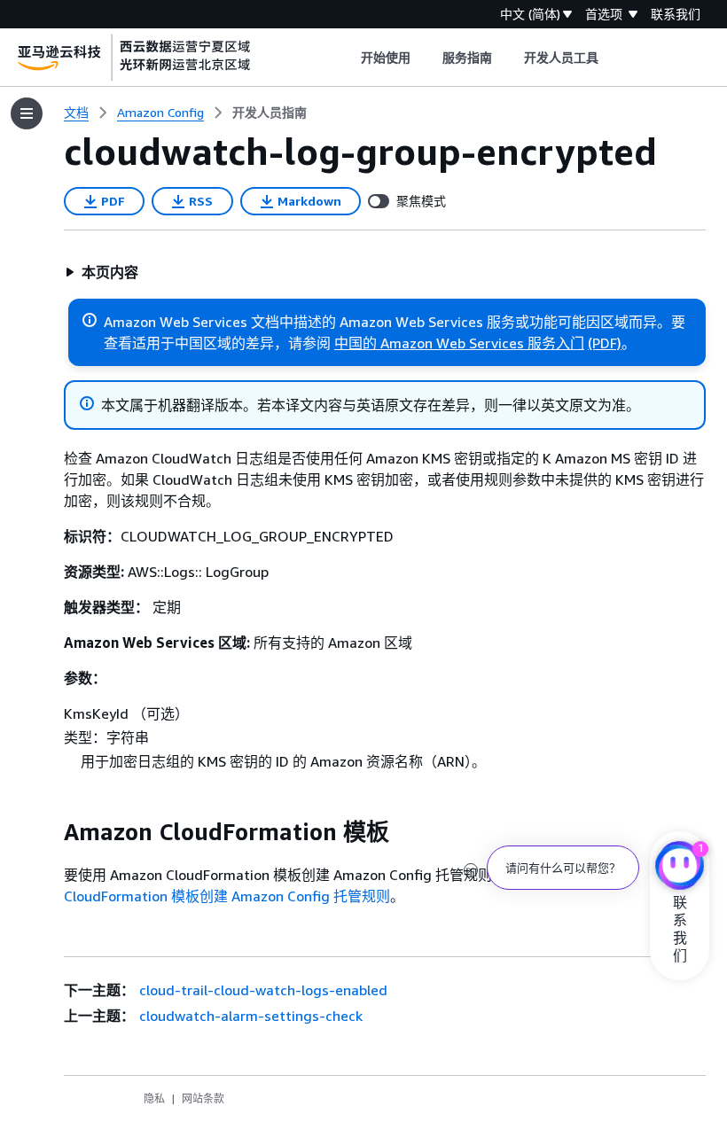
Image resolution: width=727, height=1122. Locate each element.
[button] (101, 272)
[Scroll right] (612, 57)
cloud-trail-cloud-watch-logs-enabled (263, 990)
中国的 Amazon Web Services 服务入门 (459, 343)
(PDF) (604, 343)
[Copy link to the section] (49, 832)
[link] (269, 112)
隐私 (154, 1098)
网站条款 (203, 1098)
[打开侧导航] (27, 113)
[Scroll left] (347, 57)
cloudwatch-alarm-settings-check (251, 1016)
